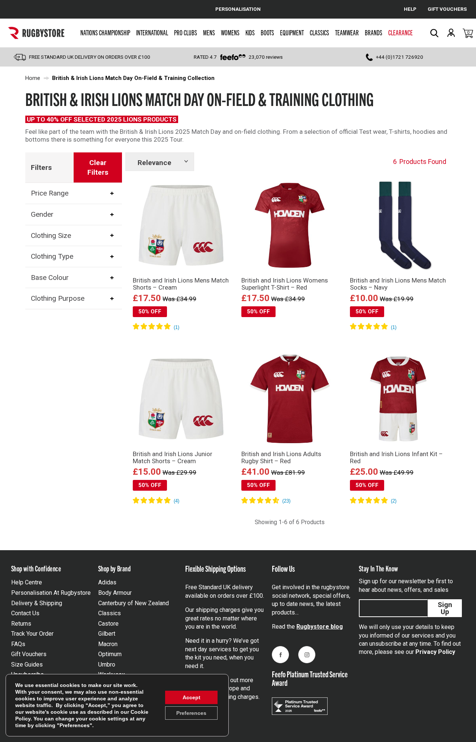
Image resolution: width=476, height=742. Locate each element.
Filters (41, 167)
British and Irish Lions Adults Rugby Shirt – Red (281, 457)
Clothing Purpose (57, 298)
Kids (250, 32)
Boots (267, 32)
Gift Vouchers (28, 654)
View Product (181, 337)
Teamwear (347, 32)
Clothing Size (51, 235)
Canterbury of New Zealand (133, 603)
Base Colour (50, 277)
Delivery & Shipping (36, 603)
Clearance (400, 32)
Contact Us (25, 613)
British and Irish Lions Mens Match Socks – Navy (398, 284)
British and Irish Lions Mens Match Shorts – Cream (181, 284)
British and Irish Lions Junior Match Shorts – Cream (172, 457)
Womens (230, 32)
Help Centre (26, 582)
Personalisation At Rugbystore (51, 592)
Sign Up (445, 608)
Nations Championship (105, 32)
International (152, 32)
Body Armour (115, 592)
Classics (319, 32)
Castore (108, 623)
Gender (42, 214)
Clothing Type (52, 256)
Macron (108, 644)
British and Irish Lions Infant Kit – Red (396, 457)
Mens (209, 32)
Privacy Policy (435, 651)
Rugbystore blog (319, 626)
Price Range (49, 193)
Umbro (106, 664)
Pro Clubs (185, 32)
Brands (373, 32)
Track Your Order (32, 633)
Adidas (107, 582)
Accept (191, 697)
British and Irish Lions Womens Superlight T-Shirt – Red (284, 284)
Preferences (191, 713)
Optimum (110, 654)
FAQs (18, 644)
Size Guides (27, 664)
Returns (21, 623)
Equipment (292, 32)
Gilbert (106, 633)
